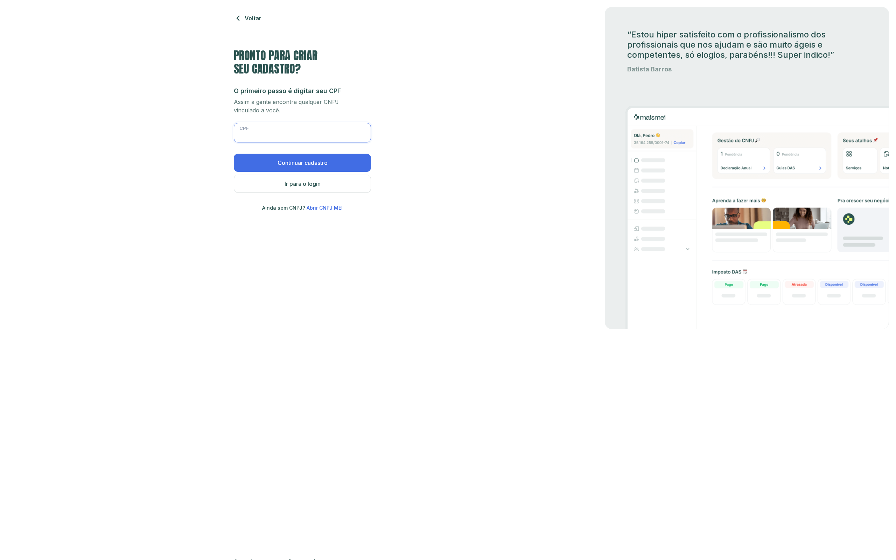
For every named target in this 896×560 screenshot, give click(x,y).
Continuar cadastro (303, 162)
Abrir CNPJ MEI (325, 208)
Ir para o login (303, 183)
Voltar (253, 18)
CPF (244, 128)
